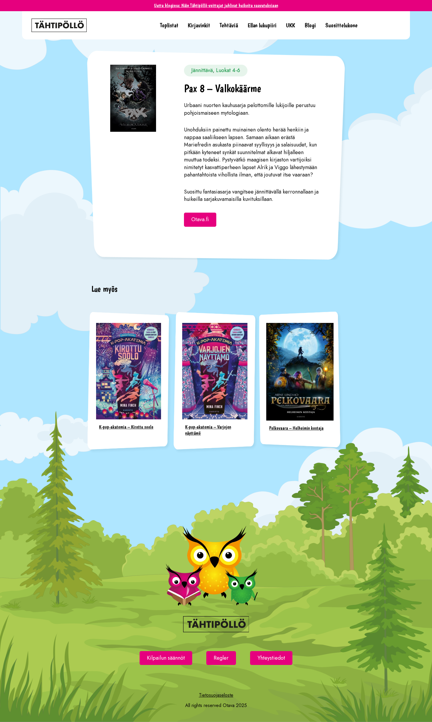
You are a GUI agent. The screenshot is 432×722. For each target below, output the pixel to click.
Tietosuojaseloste (216, 695)
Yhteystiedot (271, 658)
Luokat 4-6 (228, 70)
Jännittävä (202, 70)
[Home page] (90, 25)
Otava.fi (200, 219)
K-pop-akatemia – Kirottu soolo (126, 427)
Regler (221, 658)
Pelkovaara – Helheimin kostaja (296, 428)
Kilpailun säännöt (166, 658)
